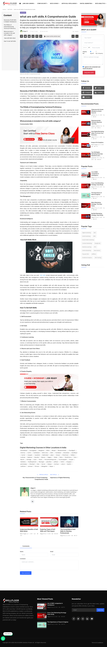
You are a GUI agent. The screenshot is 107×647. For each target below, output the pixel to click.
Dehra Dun (45, 452)
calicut (63, 464)
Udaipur (49, 464)
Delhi (51, 452)
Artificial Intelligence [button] (69, 3)
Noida (55, 457)
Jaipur (52, 455)
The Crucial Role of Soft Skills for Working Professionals (67, 531)
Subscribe (100, 610)
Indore (62, 462)
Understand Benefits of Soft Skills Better (29, 530)
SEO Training (98, 257)
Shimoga (28, 459)
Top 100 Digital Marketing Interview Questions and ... (97, 153)
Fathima (93, 115)
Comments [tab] (25, 546)
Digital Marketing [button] (86, 3)
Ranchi (22, 459)
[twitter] (25, 36)
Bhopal (54, 450)
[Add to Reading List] (76, 36)
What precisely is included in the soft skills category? (9, 33)
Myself (92, 53)
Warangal (41, 462)
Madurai (29, 457)
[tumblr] (40, 36)
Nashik (69, 464)
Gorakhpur (74, 452)
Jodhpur (56, 462)
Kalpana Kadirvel (95, 126)
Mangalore (44, 466)
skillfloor (94, 254)
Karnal (43, 464)
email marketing (86, 236)
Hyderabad (45, 455)
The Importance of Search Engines (96, 193)
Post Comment (26, 573)
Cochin (29, 452)
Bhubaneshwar (62, 450)
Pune (75, 457)
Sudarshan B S (95, 157)
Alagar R (33, 488)
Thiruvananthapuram (50, 459)
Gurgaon (30, 455)
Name (21, 551)
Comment (23, 558)
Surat (34, 459)
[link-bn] (49, 135)
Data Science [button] (54, 3)
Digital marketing (86, 232)
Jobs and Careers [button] (28, 3)
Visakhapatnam (32, 462)
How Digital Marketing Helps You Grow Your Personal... (97, 133)
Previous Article (43, 474)
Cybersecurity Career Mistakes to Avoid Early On (97, 111)
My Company (99, 53)
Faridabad (58, 452)
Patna (61, 457)
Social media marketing (88, 240)
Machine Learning (86, 247)
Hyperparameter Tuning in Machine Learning (96, 122)
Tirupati (71, 459)
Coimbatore (36, 452)
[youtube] (92, 619)
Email (51, 551)
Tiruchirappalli (63, 459)
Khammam (65, 455)
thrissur (37, 466)
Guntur (23, 455)
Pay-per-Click (85, 254)
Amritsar (56, 464)
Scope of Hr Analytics (97, 142)
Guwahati (37, 455)
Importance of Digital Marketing (60, 477)
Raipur (51, 466)
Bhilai (48, 450)
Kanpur (58, 455)
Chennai (22, 452)
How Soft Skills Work (9, 38)
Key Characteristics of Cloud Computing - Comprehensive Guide (35, 478)
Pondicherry (68, 457)
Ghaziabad (66, 452)
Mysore (43, 457)
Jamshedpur (23, 464)
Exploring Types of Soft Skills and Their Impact (47, 530)
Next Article (53, 474)
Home (4, 9)
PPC (95, 247)
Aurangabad (32, 450)
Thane (40, 459)
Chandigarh (72, 450)
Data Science (97, 250)
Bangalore (41, 450)
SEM (94, 236)
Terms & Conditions (97, 642)
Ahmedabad (23, 450)
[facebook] (21, 36)
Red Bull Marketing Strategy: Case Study (97, 214)
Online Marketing (86, 250)
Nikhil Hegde (23, 533)
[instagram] (83, 619)
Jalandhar (49, 462)
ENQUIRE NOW (89, 73)
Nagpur (49, 457)
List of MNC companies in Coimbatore (95, 173)
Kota (38, 464)
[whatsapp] (33, 36)
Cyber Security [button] (42, 3)
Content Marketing (87, 243)
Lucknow (22, 457)
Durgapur (69, 462)
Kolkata (73, 455)
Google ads (97, 243)
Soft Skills (10, 9)
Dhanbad (32, 464)
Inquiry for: (85, 52)
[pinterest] (36, 36)
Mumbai (36, 457)
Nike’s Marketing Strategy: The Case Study (96, 204)
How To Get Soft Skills (10, 41)
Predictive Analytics (87, 257)
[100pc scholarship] (92, 20)
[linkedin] (29, 36)
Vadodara (23, 462)
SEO (95, 232)
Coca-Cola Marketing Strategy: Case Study (97, 183)
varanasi (30, 466)
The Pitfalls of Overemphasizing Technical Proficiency (10, 26)
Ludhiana (23, 466)
